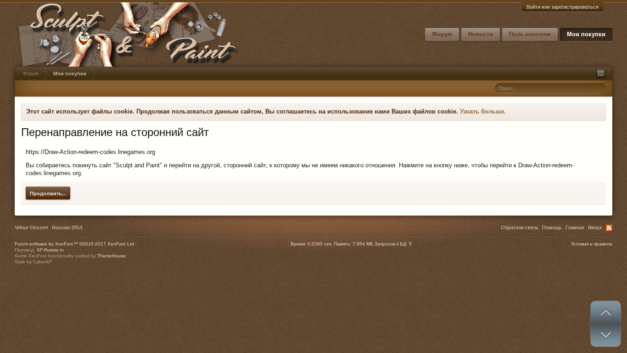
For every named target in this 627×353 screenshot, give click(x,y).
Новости (480, 34)
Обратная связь (519, 227)
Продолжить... (48, 193)
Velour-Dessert (31, 227)
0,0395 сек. (320, 243)
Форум (442, 34)
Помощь (552, 227)
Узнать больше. (483, 111)
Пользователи (530, 34)
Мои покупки (586, 34)
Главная (574, 227)
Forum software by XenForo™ (75, 243)
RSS (609, 228)
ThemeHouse (111, 255)
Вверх (595, 227)
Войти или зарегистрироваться (562, 7)
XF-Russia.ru (50, 249)
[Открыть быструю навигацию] (600, 73)
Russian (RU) (67, 227)
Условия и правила (591, 243)
